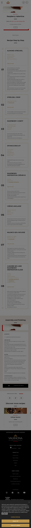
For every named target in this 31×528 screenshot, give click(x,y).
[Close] (29, 502)
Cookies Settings (15, 517)
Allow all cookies (15, 525)
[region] (15, 514)
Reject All (15, 521)
